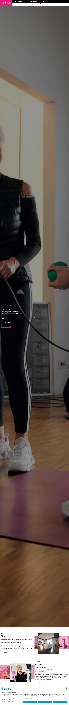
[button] (41, 4)
